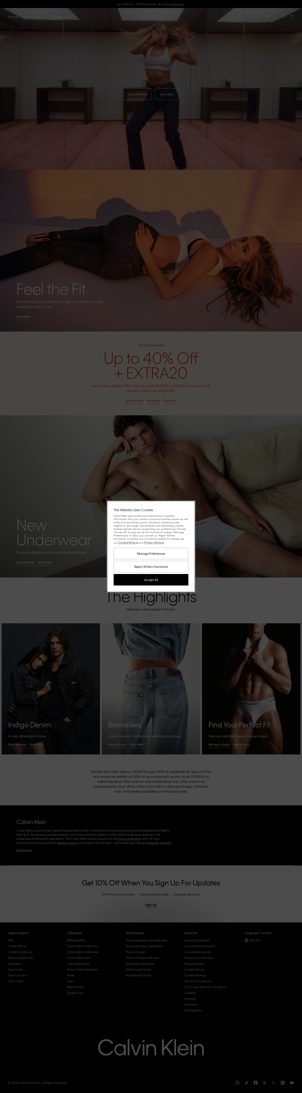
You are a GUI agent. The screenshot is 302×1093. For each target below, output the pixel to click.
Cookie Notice (128, 542)
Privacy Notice (154, 542)
